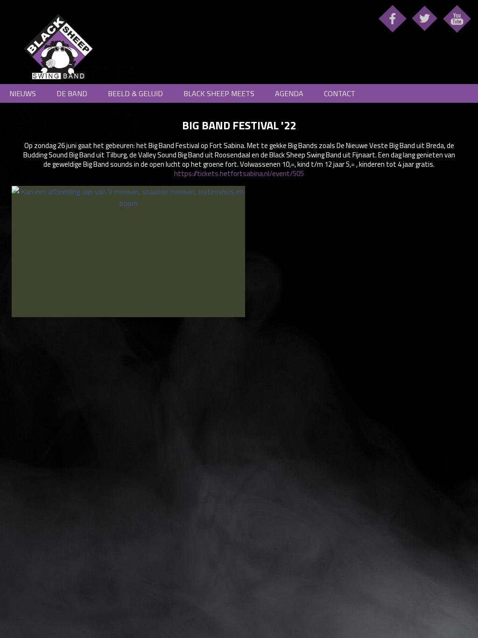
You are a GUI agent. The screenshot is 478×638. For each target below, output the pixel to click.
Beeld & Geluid (135, 93)
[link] (239, 251)
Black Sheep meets (218, 93)
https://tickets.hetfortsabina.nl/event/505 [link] (239, 173)
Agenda (289, 93)
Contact (339, 93)
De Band (71, 93)
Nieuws (22, 93)
